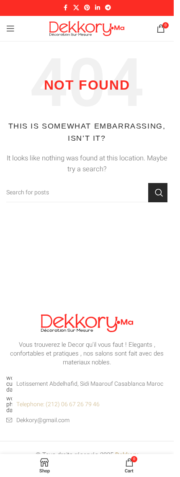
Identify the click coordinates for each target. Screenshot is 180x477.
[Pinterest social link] (87, 8)
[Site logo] (86, 28)
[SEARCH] (157, 192)
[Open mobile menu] (10, 28)
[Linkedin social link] (98, 8)
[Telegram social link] (108, 8)
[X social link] (76, 8)
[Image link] (87, 322)
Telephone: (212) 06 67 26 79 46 (58, 404)
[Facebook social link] (66, 8)
